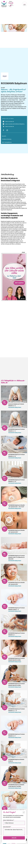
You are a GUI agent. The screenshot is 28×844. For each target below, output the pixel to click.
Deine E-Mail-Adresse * (8, 820)
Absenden (14, 838)
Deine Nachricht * (7, 826)
